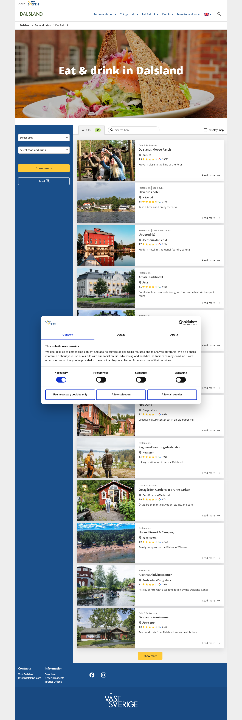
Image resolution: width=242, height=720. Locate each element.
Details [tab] (121, 334)
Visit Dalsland (26, 674)
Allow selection (121, 394)
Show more (150, 656)
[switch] (101, 380)
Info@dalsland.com (29, 678)
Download (51, 674)
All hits (90, 130)
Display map (216, 130)
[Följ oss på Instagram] (104, 675)
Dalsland (25, 25)
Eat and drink (43, 25)
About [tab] (174, 334)
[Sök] (219, 14)
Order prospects (54, 678)
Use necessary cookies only (70, 394)
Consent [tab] (68, 334)
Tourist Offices (53, 681)
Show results (44, 168)
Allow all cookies (172, 394)
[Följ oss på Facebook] (92, 675)
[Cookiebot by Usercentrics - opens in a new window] (181, 323)
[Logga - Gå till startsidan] (32, 14)
